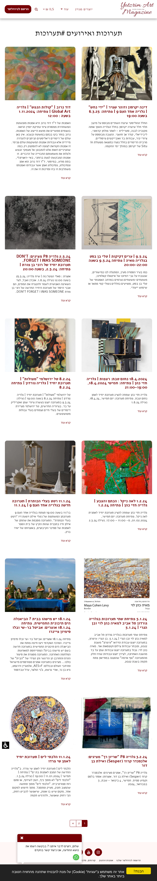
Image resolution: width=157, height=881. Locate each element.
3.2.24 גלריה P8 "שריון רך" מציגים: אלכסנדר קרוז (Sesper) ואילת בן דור (117, 761)
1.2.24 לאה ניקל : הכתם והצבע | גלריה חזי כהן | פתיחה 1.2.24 (120, 503)
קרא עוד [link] (142, 155)
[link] (18, 9)
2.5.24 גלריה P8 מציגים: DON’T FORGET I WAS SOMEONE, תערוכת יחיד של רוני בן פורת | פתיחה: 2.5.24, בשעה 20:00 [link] (43, 263)
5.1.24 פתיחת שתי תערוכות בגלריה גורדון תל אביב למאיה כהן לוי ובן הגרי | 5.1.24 (118, 623)
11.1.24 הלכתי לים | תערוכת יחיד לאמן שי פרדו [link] (43, 759)
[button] (64, 9)
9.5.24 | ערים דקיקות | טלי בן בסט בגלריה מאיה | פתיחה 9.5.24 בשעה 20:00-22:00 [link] (118, 260)
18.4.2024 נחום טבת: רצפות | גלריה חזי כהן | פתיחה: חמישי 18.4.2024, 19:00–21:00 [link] (117, 383)
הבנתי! (141, 871)
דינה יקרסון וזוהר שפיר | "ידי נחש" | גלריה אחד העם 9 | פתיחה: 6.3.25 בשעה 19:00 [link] (118, 111)
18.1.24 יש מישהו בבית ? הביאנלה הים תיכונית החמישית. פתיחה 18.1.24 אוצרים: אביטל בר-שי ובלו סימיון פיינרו (41, 625)
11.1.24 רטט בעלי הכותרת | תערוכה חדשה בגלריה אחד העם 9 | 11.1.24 (41, 503)
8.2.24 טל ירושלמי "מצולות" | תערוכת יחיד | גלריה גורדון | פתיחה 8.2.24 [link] (41, 383)
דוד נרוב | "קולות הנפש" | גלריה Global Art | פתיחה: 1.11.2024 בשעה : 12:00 (44, 111)
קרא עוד (66, 178)
